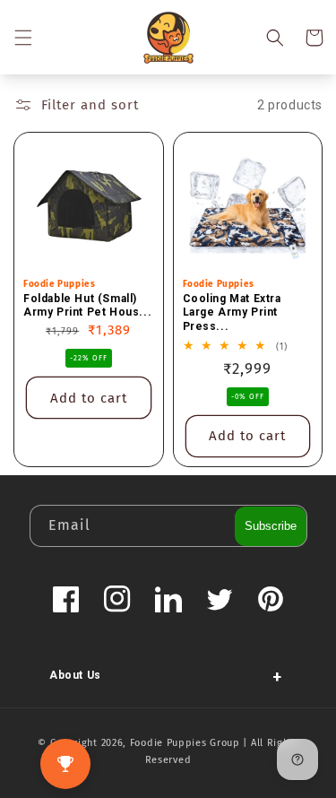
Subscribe (271, 526)
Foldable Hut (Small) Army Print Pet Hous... (87, 305)
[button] (22, 37)
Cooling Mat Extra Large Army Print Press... (232, 312)
